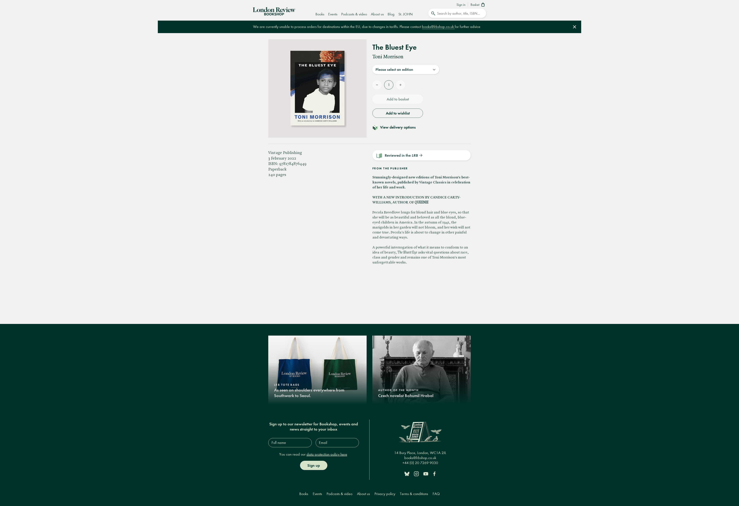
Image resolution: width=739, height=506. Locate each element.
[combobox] (405, 69)
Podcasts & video (354, 14)
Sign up (313, 465)
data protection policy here (327, 454)
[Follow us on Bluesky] (407, 474)
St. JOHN (405, 14)
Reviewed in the (401, 155)
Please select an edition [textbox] (394, 69)
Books (319, 14)
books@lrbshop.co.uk (438, 26)
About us (377, 14)
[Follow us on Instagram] (416, 474)
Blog (391, 14)
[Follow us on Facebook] (434, 474)
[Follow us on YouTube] (425, 474)
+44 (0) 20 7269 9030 (420, 463)
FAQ (436, 494)
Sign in (460, 5)
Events (332, 14)
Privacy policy (385, 494)
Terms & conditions (414, 494)
